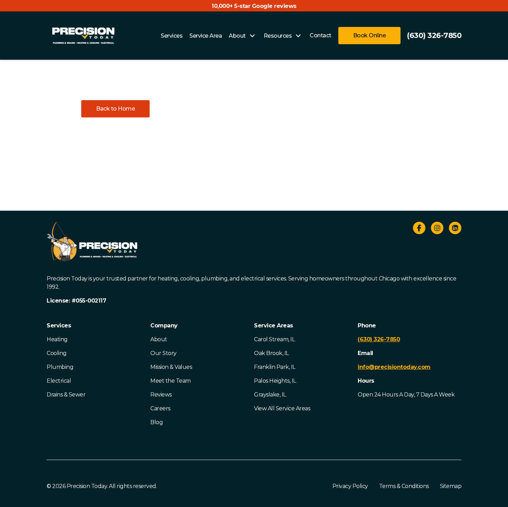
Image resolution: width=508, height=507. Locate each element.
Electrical (59, 380)
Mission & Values (171, 367)
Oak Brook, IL (271, 353)
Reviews (161, 394)
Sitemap (451, 486)
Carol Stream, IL (274, 339)
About (158, 339)
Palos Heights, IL (275, 380)
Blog (156, 422)
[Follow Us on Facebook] (419, 229)
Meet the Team (170, 380)
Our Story (163, 353)
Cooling (57, 353)
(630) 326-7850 (434, 35)
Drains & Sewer (66, 394)
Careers (160, 408)
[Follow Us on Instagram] (437, 229)
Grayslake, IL (270, 394)
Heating (57, 339)
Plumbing (60, 367)
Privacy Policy (350, 486)
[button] (115, 108)
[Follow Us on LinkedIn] (455, 229)
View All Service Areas (282, 408)
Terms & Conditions (404, 486)
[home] (83, 35)
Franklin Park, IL (274, 367)
